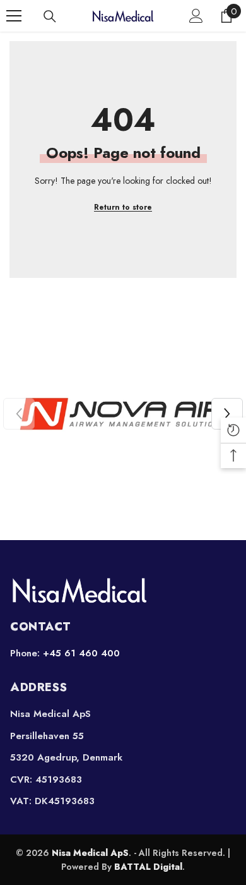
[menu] (13, 15)
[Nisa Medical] (123, 590)
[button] (227, 414)
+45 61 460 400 (81, 653)
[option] (123, 414)
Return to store (123, 207)
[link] (123, 414)
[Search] (49, 16)
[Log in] (196, 16)
